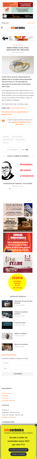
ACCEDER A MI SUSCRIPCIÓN (18, 450)
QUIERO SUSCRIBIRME (18, 454)
